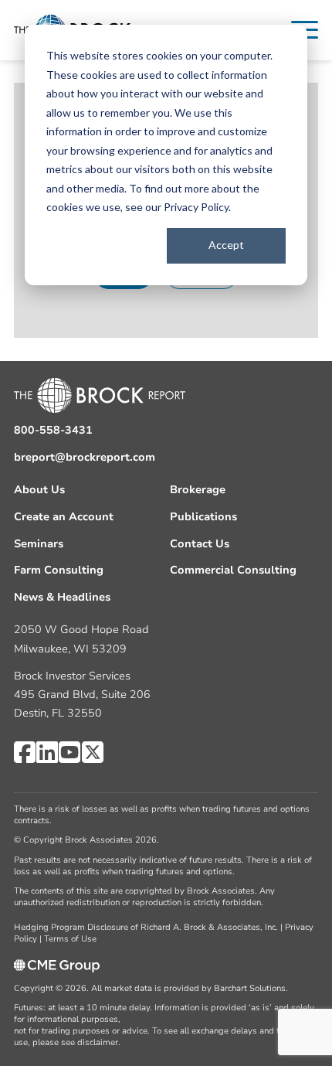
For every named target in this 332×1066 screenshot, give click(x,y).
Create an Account (63, 516)
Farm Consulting (58, 570)
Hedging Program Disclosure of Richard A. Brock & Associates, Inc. (146, 927)
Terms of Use (70, 939)
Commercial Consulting (233, 570)
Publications (203, 516)
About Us (39, 489)
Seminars (38, 543)
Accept (226, 244)
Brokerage (197, 489)
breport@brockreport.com (84, 457)
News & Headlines (62, 597)
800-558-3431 (53, 430)
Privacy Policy (196, 206)
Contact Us (199, 543)
